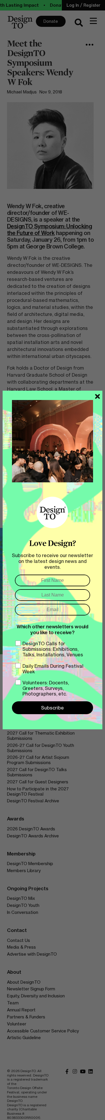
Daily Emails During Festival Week (52, 668)
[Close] (97, 396)
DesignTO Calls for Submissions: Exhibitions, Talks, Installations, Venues (52, 649)
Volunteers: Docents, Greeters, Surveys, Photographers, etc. (45, 688)
